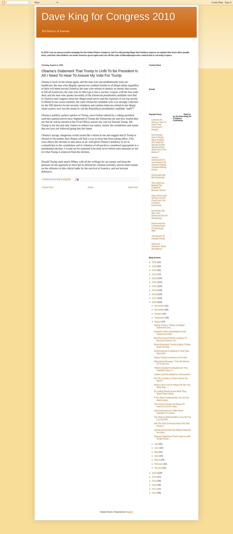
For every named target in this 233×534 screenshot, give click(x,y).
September (159, 318)
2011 (154, 489)
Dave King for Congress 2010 (108, 16)
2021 (154, 282)
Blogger (129, 512)
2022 (154, 278)
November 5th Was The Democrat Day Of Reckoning (159, 214)
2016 (154, 302)
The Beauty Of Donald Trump (158, 237)
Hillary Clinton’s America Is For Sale (170, 357)
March (157, 460)
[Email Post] (77, 179)
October (158, 314)
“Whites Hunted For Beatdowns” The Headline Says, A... (171, 369)
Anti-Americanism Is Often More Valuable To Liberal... (168, 411)
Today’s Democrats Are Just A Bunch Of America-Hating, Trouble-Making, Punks (159, 163)
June (156, 448)
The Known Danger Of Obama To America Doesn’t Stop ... (169, 405)
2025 (154, 266)
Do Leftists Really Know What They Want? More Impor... (170, 392)
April (156, 456)
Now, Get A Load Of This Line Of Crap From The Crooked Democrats (159, 200)
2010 (154, 493)
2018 (154, 294)
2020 (154, 286)
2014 (154, 477)
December (159, 306)
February (158, 464)
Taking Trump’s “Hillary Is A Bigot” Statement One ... (169, 326)
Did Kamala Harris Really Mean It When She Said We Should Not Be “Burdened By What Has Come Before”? (159, 143)
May (156, 452)
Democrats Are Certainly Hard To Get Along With (158, 227)
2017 (154, 298)
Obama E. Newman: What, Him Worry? (158, 246)
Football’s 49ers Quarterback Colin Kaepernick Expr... (170, 332)
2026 (154, 262)
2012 (154, 485)
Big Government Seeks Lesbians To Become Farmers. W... (170, 339)
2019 (154, 290)
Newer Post (47, 187)
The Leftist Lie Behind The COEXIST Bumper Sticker (158, 186)
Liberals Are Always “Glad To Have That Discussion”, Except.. (158, 125)
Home (90, 187)
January (158, 468)
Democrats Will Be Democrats (158, 176)
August (157, 321)
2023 (154, 274)
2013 (154, 481)
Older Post (133, 187)
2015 (154, 473)
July (156, 444)
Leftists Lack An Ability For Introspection (172, 374)
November (159, 310)
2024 (154, 270)
